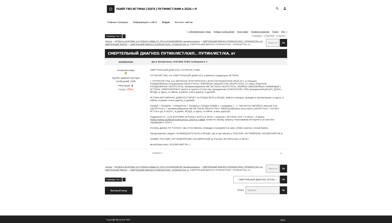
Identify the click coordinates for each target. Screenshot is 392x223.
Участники (242, 31)
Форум (108, 41)
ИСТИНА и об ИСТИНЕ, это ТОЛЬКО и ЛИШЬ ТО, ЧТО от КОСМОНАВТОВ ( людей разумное (157, 41)
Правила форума (260, 31)
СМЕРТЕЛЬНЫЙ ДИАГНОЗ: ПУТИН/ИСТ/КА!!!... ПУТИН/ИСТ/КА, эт (159, 44)
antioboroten (126, 61)
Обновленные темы (200, 31)
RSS (283, 31)
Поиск (275, 31)
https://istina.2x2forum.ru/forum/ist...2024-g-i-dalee (177, 119)
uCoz (282, 219)
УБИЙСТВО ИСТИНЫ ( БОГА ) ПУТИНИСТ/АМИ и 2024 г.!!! (156, 9)
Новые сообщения (223, 31)
